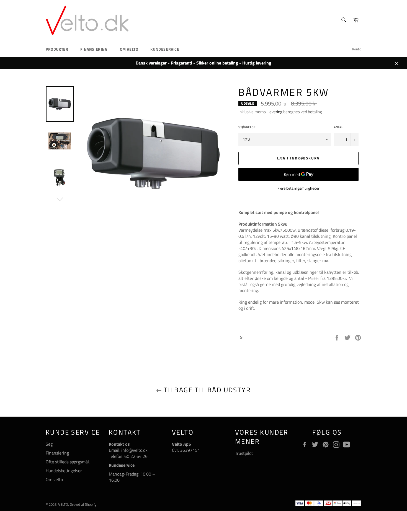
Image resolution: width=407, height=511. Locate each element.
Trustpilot (244, 453)
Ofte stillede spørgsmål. (68, 461)
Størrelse (247, 127)
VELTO (63, 504)
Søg (49, 444)
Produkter (57, 49)
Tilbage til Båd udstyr (206, 389)
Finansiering (93, 49)
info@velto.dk (134, 450)
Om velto (129, 49)
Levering (274, 112)
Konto (356, 49)
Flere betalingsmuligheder (298, 188)
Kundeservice (164, 49)
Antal (338, 127)
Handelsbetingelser (64, 470)
